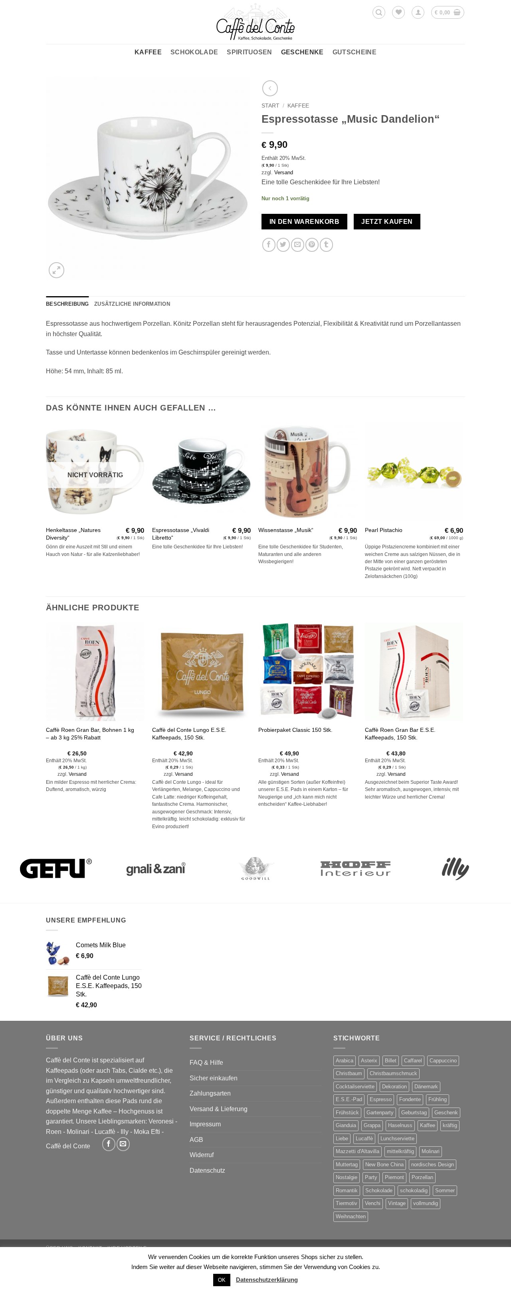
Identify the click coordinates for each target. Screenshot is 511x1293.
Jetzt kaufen (387, 221)
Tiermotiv (346, 1203)
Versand (283, 172)
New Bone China (384, 1164)
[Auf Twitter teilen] (283, 245)
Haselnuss (400, 1125)
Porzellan (422, 1177)
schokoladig (414, 1190)
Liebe (342, 1139)
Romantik (347, 1190)
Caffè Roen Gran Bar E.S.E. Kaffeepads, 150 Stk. (400, 734)
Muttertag (347, 1164)
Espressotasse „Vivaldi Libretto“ (180, 534)
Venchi (372, 1203)
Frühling (437, 1099)
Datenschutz (207, 1170)
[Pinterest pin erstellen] (312, 245)
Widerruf (202, 1155)
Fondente (410, 1099)
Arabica (344, 1061)
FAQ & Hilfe (206, 1062)
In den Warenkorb (304, 221)
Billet (390, 1061)
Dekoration (394, 1087)
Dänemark (426, 1087)
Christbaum (349, 1073)
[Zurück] (270, 88)
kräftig (450, 1125)
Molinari (78, 1131)
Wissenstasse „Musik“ (285, 530)
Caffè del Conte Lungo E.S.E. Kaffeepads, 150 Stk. (189, 734)
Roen (53, 1131)
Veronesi (161, 1121)
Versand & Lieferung (219, 1109)
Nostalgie (346, 1177)
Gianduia (346, 1125)
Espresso (381, 1099)
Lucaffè (105, 1131)
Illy (125, 1131)
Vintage (397, 1203)
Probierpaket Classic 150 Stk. (295, 730)
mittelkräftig (400, 1151)
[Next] (463, 734)
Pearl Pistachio (383, 530)
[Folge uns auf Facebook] (108, 1144)
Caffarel (413, 1061)
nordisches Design (432, 1164)
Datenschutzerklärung (267, 1279)
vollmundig (425, 1203)
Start (270, 106)
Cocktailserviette (355, 1087)
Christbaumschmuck (393, 1073)
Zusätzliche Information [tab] (132, 304)
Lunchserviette (397, 1139)
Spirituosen (249, 52)
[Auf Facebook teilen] (268, 245)
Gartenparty (380, 1113)
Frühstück (347, 1113)
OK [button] (222, 1280)
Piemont (394, 1177)
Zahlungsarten (210, 1093)
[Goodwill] (255, 869)
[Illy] (455, 869)
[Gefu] (56, 869)
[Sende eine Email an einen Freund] (297, 245)
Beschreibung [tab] (67, 304)
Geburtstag (414, 1113)
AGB (196, 1139)
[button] (378, 12)
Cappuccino (443, 1061)
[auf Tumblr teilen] (326, 245)
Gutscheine (354, 52)
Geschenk (446, 1113)
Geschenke (302, 52)
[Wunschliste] (398, 12)
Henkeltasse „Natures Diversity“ (73, 534)
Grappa (372, 1125)
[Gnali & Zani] (156, 869)
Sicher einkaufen (214, 1078)
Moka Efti (147, 1131)
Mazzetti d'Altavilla (357, 1151)
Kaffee (148, 52)
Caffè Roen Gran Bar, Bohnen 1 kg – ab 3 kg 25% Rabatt (90, 734)
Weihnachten (351, 1216)
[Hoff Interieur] (355, 869)
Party (371, 1177)
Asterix (369, 1061)
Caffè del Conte (68, 1146)
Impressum (205, 1124)
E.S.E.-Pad (349, 1099)
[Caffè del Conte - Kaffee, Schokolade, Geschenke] (255, 22)
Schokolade (194, 52)
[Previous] (46, 734)
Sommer (445, 1190)
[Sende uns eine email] (123, 1144)
